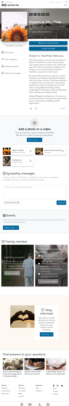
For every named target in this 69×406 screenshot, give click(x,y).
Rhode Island (43, 32)
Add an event (9, 228)
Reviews (55, 394)
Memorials (22, 388)
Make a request (12, 273)
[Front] (10, 5)
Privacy (55, 391)
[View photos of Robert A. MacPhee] (14, 26)
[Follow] (36, 109)
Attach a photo (10, 202)
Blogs (20, 393)
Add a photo (33, 140)
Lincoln (34, 32)
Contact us (58, 2)
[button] (8, 2)
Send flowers (5, 393)
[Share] (31, 109)
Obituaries (4, 388)
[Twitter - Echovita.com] (58, 386)
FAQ (51, 2)
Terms (55, 388)
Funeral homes (5, 391)
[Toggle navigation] (65, 5)
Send (60, 202)
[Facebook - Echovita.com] (53, 386)
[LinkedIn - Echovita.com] (62, 386)
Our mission (22, 391)
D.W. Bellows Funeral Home (14, 46)
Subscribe (45, 334)
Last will (21, 396)
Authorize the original (48, 281)
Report (64, 108)
